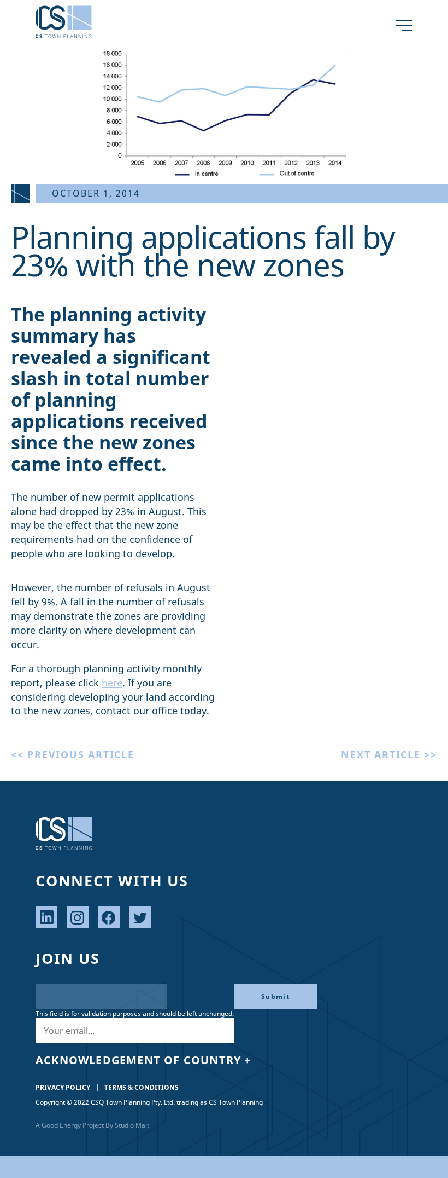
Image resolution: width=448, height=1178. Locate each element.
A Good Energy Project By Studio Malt (92, 1125)
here (112, 682)
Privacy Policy (63, 1087)
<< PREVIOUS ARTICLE (72, 754)
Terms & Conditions (141, 1087)
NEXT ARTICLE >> (389, 754)
